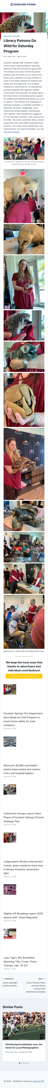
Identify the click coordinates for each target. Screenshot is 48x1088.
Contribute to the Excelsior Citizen (24, 676)
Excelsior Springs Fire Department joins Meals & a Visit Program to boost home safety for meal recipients (23, 719)
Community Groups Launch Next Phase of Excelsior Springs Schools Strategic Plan (24, 817)
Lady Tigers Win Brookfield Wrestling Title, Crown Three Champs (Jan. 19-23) (20, 961)
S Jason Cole (10, 56)
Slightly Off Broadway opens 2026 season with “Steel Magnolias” (23, 915)
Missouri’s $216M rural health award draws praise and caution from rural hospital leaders (22, 769)
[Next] (42, 1036)
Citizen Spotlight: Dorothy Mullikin (10, 982)
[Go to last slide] (6, 1036)
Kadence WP (38, 1081)
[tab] (19, 1063)
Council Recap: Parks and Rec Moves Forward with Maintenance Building (35, 985)
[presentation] (24, 1026)
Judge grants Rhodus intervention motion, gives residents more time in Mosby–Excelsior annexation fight (23, 867)
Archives (7, 36)
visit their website (11, 132)
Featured (16, 36)
